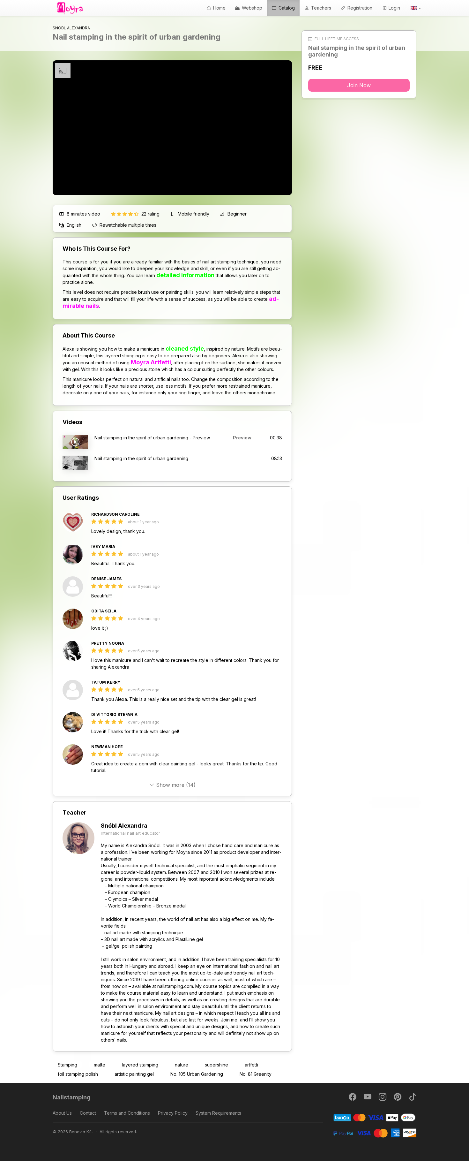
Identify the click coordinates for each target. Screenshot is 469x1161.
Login (393, 8)
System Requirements (218, 1113)
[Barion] (375, 1117)
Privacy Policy (173, 1113)
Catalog (286, 8)
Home (219, 8)
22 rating (151, 213)
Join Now (359, 85)
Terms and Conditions (127, 1113)
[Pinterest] (398, 1098)
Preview (242, 437)
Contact (88, 1113)
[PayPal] (375, 1132)
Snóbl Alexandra (124, 825)
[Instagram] (383, 1098)
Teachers (320, 8)
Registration (359, 8)
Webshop (251, 8)
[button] (415, 8)
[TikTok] (412, 1098)
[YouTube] (368, 1098)
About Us (62, 1113)
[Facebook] (353, 1098)
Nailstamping (72, 1097)
